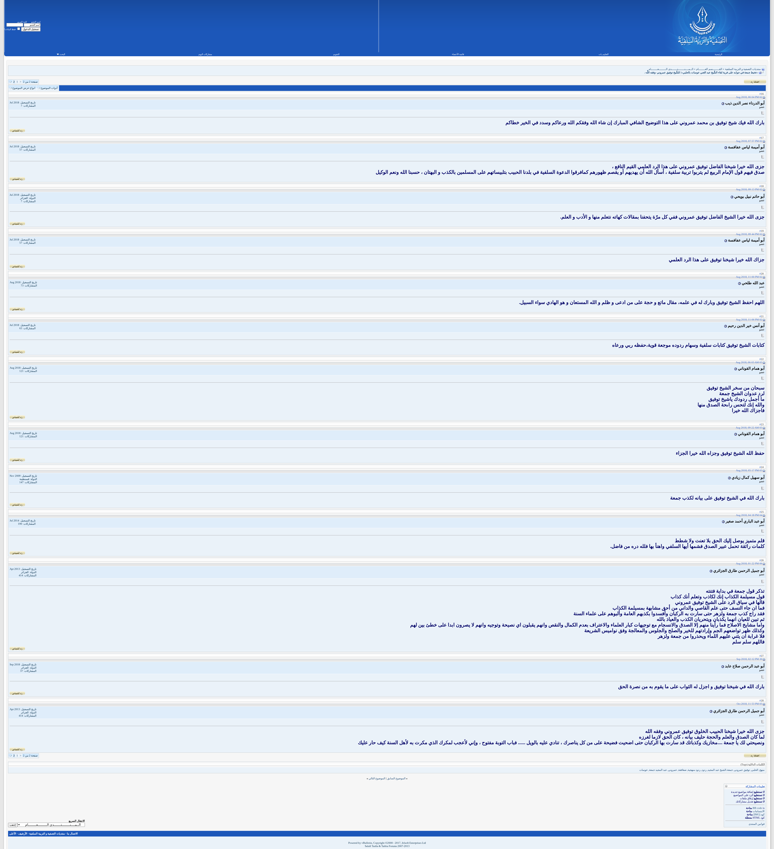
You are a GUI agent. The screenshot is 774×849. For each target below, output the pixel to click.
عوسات (643, 769)
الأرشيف (22, 833)
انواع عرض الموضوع (23, 87)
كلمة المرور (22, 22)
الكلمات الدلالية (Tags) (753, 764)
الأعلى (12, 833)
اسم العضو (36, 22)
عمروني (672, 769)
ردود (704, 769)
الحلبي (754, 769)
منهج (762, 769)
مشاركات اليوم (205, 54)
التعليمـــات (604, 54)
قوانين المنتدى (757, 823)
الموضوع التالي (377, 778)
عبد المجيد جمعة (658, 769)
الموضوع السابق (396, 778)
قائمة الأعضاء (458, 54)
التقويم (336, 54)
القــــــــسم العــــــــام (709, 69)
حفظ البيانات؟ (10, 29)
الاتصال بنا (72, 833)
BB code (757, 807)
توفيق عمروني (742, 769)
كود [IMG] (759, 814)
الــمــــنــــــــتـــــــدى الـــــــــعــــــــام (671, 69)
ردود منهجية (694, 769)
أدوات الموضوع (49, 87)
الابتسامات (759, 811)
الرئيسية (718, 54)
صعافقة (682, 769)
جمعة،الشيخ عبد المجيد (720, 769)
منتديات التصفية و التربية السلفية (743, 69)
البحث (62, 54)
